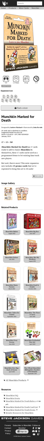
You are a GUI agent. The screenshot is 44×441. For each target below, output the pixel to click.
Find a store (22, 108)
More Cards (24, 8)
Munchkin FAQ (12, 395)
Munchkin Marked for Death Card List (22, 407)
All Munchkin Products (16, 380)
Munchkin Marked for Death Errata (20, 410)
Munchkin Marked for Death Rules (20, 401)
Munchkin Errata (13, 398)
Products (12, 8)
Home (3, 8)
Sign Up (23, 432)
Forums (8, 425)
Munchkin (35, 8)
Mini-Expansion (6, 86)
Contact (7, 428)
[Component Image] (8, 200)
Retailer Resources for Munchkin (19, 413)
